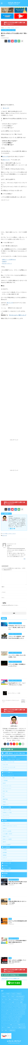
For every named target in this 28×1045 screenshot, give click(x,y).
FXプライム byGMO (7, 831)
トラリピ (5, 865)
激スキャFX (6, 108)
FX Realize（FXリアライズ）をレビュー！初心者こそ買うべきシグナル (17, 627)
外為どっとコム (6, 823)
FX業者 (5, 820)
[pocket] (12, 41)
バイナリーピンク (20, 1013)
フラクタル (4, 1019)
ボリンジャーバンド (7, 788)
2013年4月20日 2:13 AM (11, 543)
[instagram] (12, 528)
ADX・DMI (5, 791)
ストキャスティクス (7, 785)
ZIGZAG (3, 1002)
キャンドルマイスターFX (6, 1004)
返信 (24, 558)
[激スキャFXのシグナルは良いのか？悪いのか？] (15, 41)
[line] (19, 41)
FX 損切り (5, 849)
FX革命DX (4, 996)
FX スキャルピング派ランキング (17, 315)
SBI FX (4, 841)
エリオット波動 (19, 1002)
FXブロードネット (7, 263)
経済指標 (5, 852)
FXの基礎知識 (6, 847)
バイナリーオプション (7, 860)
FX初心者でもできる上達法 (9, 756)
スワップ (5, 857)
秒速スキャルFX (22, 1027)
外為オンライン (6, 836)
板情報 (8, 1027)
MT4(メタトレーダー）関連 (8, 777)
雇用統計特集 (12, 1030)
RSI (3, 796)
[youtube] (14, 528)
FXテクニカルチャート (8, 775)
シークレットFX (17, 1007)
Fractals (13, 993)
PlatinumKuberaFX (20, 996)
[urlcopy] (22, 41)
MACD (4, 783)
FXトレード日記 (7, 868)
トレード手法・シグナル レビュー (9, 533)
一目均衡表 (5, 780)
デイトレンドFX (5, 1010)
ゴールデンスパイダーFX (6, 1007)
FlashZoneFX (5, 770)
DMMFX (4, 261)
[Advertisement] (14, 58)
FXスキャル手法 (7, 807)
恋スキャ (3, 1027)
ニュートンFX (4, 1013)
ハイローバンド (12, 1013)
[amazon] (17, 744)
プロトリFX (5, 764)
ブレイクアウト (6, 815)
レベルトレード (5, 1024)
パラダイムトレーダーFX (6, 1016)
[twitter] (6, 41)
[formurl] (23, 744)
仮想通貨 (5, 873)
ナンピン (22, 1010)
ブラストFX (10, 1019)
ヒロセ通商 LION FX (7, 833)
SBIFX (10, 999)
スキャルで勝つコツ (8, 772)
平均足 (4, 801)
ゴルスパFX (23, 1004)
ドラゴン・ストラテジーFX (8, 761)
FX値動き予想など (6, 870)
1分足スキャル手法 (7, 809)
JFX (8, 996)
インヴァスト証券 (10, 1002)
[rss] (20, 744)
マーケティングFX (15, 1021)
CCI (4, 793)
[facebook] (9, 41)
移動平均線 (5, 799)
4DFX (3, 993)
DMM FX (5, 828)
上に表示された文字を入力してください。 (10, 605)
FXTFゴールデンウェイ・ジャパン (10, 825)
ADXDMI (7, 993)
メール (3, 592)
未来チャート (5, 804)
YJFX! (22, 999)
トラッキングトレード (14, 1010)
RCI (2, 999)
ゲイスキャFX (16, 1004)
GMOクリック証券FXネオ (9, 259)
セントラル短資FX (6, 844)
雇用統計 (5, 855)
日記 (4, 876)
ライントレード (6, 817)
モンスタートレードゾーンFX (9, 767)
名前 (3, 586)
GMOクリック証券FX (7, 839)
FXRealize (19, 993)
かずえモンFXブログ (14, 3)
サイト (3, 597)
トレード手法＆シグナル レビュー (11, 759)
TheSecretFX (15, 999)
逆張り (6, 1030)
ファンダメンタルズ (17, 1016)
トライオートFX (7, 863)
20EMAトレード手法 (7, 812)
